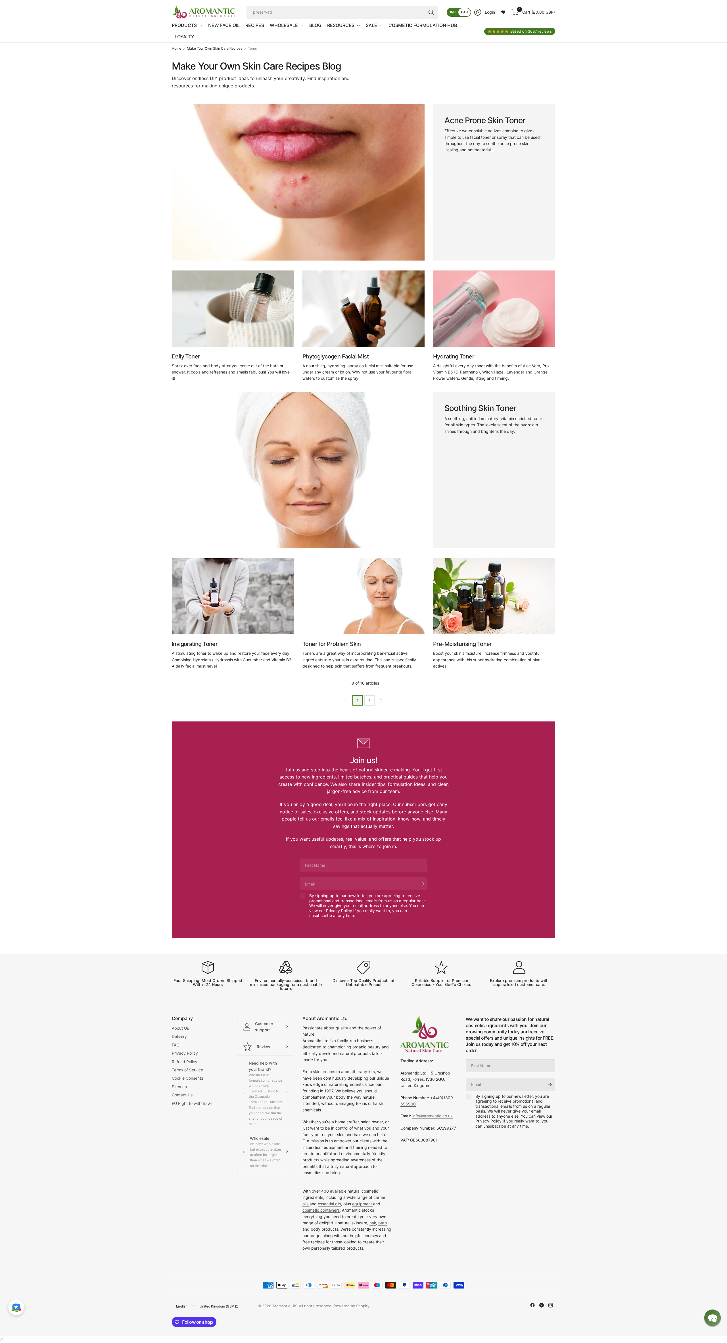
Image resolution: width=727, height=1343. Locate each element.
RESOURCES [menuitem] (340, 25)
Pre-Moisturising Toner (462, 644)
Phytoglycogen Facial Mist (335, 356)
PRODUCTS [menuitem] (184, 25)
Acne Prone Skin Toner (484, 120)
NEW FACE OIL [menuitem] (224, 25)
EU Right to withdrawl (192, 1103)
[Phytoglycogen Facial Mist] (363, 308)
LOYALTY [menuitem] (184, 36)
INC (453, 12)
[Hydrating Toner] (494, 308)
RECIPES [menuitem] (254, 25)
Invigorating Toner (195, 644)
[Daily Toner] (233, 308)
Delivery (179, 1036)
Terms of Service (187, 1069)
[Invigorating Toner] (233, 596)
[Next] (381, 700)
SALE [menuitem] (371, 25)
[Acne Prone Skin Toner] (298, 182)
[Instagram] (550, 1305)
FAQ (175, 1044)
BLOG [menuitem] (315, 25)
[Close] (1, 1339)
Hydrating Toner (453, 356)
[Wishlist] (503, 12)
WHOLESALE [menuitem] (284, 25)
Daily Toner (186, 356)
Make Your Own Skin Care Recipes (214, 48)
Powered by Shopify (351, 1306)
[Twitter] (541, 1305)
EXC (464, 12)
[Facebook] (532, 1305)
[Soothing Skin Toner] (298, 470)
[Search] (431, 12)
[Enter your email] (421, 883)
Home (176, 48)
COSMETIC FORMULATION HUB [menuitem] (422, 25)
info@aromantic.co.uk (432, 1115)
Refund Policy (184, 1061)
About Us (180, 1028)
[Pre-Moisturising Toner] (494, 596)
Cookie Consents (187, 1078)
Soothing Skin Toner (480, 408)
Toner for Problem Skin (331, 644)
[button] (712, 1318)
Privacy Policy (185, 1053)
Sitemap (179, 1086)
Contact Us (182, 1094)
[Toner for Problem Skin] (363, 596)
